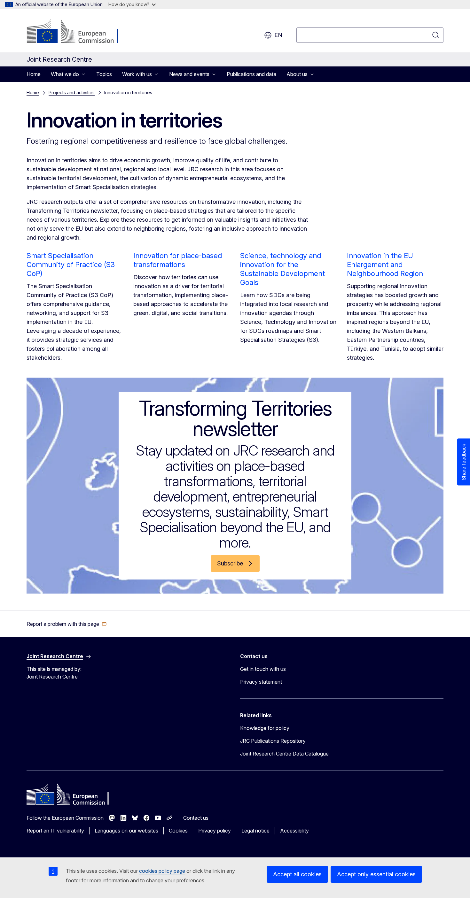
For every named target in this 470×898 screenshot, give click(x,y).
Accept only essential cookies (376, 874)
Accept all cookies (297, 874)
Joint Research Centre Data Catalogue (284, 753)
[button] (67, 624)
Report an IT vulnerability (55, 830)
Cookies (178, 830)
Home (34, 74)
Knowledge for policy (264, 728)
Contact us (195, 818)
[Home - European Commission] (78, 32)
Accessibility (294, 830)
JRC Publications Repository (273, 741)
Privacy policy (214, 830)
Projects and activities (72, 92)
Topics (104, 74)
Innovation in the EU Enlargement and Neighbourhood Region (385, 264)
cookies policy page (162, 871)
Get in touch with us (263, 669)
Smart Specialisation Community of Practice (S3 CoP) (71, 264)
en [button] (278, 35)
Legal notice (255, 830)
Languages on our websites (126, 830)
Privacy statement (261, 682)
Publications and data (251, 74)
